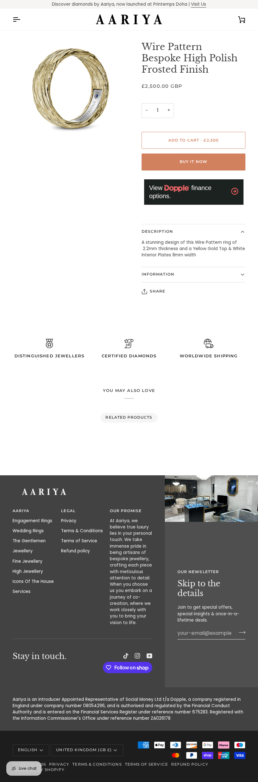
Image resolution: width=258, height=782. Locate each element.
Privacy (68, 521)
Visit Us (198, 4)
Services (22, 592)
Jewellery (23, 551)
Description (157, 231)
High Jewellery (28, 571)
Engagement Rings (32, 521)
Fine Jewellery (27, 561)
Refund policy (75, 551)
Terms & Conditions (82, 531)
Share (157, 291)
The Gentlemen (29, 541)
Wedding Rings (28, 531)
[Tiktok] (125, 656)
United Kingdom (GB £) (83, 750)
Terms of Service (79, 541)
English (27, 750)
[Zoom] (24, 136)
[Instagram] (137, 656)
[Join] (240, 632)
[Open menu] (22, 19)
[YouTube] (149, 656)
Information (158, 274)
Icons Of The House (33, 581)
